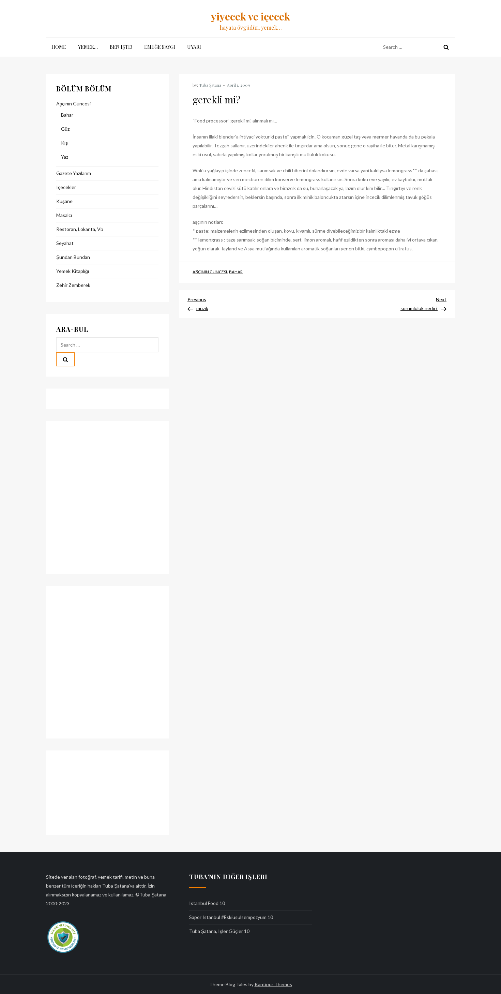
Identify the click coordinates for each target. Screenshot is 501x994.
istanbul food (203, 903)
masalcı (64, 215)
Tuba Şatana (210, 85)
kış (64, 143)
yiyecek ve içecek (250, 16)
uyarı (194, 47)
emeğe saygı (159, 47)
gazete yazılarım (73, 173)
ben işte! (121, 47)
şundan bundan (73, 257)
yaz (64, 157)
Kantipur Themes (273, 984)
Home (58, 47)
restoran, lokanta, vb (79, 229)
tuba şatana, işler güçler (216, 931)
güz (65, 129)
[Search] (446, 47)
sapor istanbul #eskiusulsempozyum (228, 917)
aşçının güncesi (210, 271)
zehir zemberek (73, 285)
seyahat (65, 243)
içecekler (66, 187)
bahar (236, 271)
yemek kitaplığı (72, 271)
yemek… (88, 47)
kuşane (64, 201)
